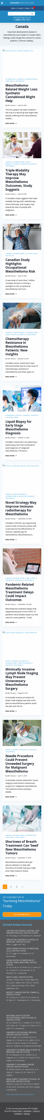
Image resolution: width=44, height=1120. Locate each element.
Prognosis (9, 580)
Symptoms (9, 81)
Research (21, 334)
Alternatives (10, 79)
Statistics (9, 255)
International (31, 79)
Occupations (31, 253)
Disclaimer (27, 1111)
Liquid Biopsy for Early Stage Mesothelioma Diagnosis (18, 427)
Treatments (20, 81)
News (27, 8)
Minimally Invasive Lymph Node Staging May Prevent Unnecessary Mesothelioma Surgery (21, 679)
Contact (20, 8)
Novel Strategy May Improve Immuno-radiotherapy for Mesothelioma (20, 508)
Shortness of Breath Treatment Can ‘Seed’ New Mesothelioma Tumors (22, 847)
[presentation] (22, 62)
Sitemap (27, 1114)
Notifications (36, 6)
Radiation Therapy (28, 164)
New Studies (11, 334)
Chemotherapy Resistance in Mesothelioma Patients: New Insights (17, 346)
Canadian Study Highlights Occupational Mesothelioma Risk (20, 265)
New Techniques (25, 663)
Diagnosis (34, 415)
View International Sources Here (20, 1094)
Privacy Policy (17, 1111)
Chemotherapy (19, 332)
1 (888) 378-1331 (22, 19)
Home (13, 8)
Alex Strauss (11, 105)
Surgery (8, 665)
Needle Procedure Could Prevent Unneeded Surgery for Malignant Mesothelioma (19, 763)
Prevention (30, 835)
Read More (11, 123)
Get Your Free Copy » (22, 914)
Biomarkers (10, 415)
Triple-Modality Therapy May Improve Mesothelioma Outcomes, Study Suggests (18, 180)
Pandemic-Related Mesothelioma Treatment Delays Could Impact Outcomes (19, 592)
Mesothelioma (22, 3)
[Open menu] (2, 3)
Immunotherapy (19, 494)
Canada (20, 79)
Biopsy (18, 415)
